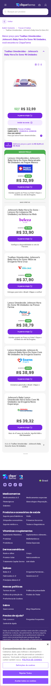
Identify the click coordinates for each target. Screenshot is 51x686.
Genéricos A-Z (32, 576)
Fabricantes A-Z (9, 576)
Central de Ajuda (9, 623)
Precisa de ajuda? (13, 615)
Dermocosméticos (13, 549)
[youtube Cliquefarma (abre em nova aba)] (10, 485)
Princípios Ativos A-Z (11, 580)
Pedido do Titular (33, 595)
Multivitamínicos (32, 539)
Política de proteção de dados (12, 595)
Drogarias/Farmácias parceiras (34, 572)
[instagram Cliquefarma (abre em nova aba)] (20, 485)
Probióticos (8, 543)
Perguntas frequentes (35, 619)
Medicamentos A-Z (11, 498)
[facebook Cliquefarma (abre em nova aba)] (5, 485)
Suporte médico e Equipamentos (10, 524)
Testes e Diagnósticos (35, 524)
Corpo (28, 553)
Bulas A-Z (7, 572)
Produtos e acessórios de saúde (21, 512)
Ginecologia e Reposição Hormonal (36, 502)
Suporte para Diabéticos (13, 516)
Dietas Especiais (33, 543)
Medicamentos (11, 493)
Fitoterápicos (8, 502)
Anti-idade (30, 562)
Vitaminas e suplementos (18, 530)
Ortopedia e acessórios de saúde (12, 520)
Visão (28, 516)
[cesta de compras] (45, 5)
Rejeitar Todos (25, 673)
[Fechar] (48, 644)
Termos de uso (9, 590)
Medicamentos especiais (36, 498)
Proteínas (7, 539)
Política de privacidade (35, 590)
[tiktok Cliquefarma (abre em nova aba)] (15, 485)
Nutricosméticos (33, 557)
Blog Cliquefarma (33, 609)
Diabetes (6, 506)
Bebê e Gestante (8, 28)
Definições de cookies (25, 665)
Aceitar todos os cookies (25, 681)
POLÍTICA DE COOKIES (32, 660)
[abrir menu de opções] (5, 5)
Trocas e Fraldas (24, 28)
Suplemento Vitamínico (12, 535)
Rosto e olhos (8, 553)
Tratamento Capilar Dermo (13, 562)
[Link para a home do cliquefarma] (25, 5)
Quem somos (8, 609)
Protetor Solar (9, 557)
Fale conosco (8, 619)
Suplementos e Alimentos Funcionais (36, 535)
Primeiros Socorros (34, 520)
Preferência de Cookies (13, 599)
